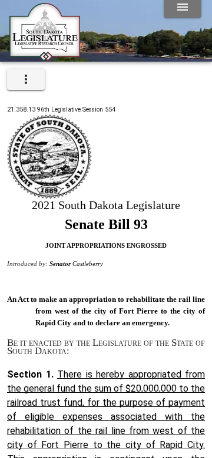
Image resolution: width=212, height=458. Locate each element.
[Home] (44, 57)
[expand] (26, 79)
